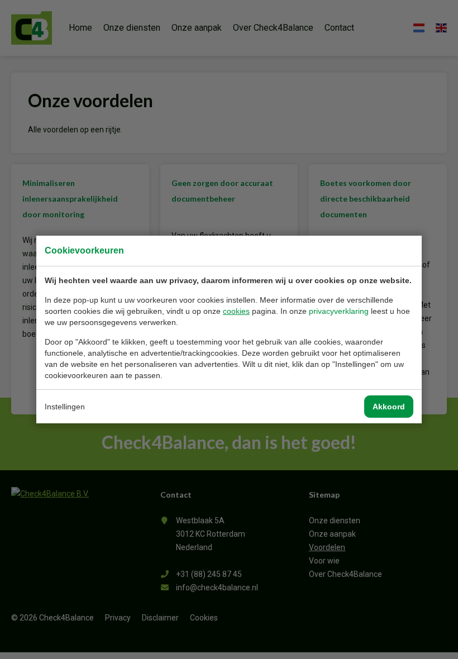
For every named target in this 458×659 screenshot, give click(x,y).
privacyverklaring (339, 311)
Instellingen (65, 406)
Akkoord (389, 406)
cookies (236, 311)
